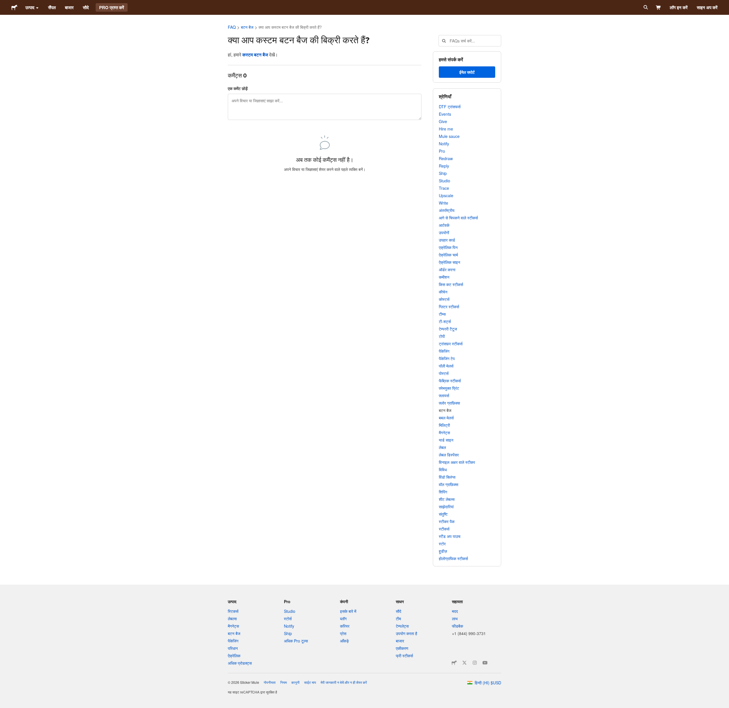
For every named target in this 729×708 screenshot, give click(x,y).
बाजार (69, 7)
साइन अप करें (707, 7)
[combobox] (470, 40)
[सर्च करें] (645, 7)
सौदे (86, 7)
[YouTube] (485, 662)
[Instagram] (474, 662)
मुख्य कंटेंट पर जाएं (4, 4)
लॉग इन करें (679, 7)
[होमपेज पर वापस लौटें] (14, 7)
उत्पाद (29, 7)
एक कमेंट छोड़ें (238, 88)
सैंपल (52, 7)
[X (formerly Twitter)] (464, 662)
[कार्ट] (658, 7)
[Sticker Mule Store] (454, 662)
